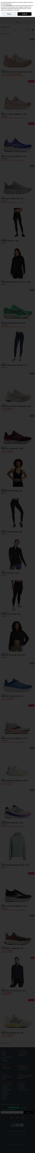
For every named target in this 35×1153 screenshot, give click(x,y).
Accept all (24, 14)
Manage (9, 14)
